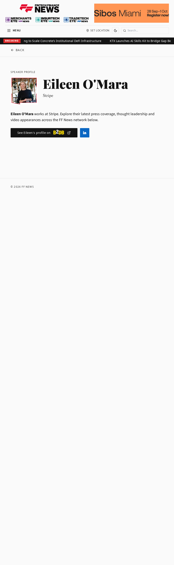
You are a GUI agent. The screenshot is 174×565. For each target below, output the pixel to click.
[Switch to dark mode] (115, 30)
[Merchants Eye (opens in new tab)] (18, 20)
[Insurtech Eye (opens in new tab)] (47, 20)
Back (20, 50)
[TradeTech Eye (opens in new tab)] (76, 20)
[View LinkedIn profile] (84, 132)
